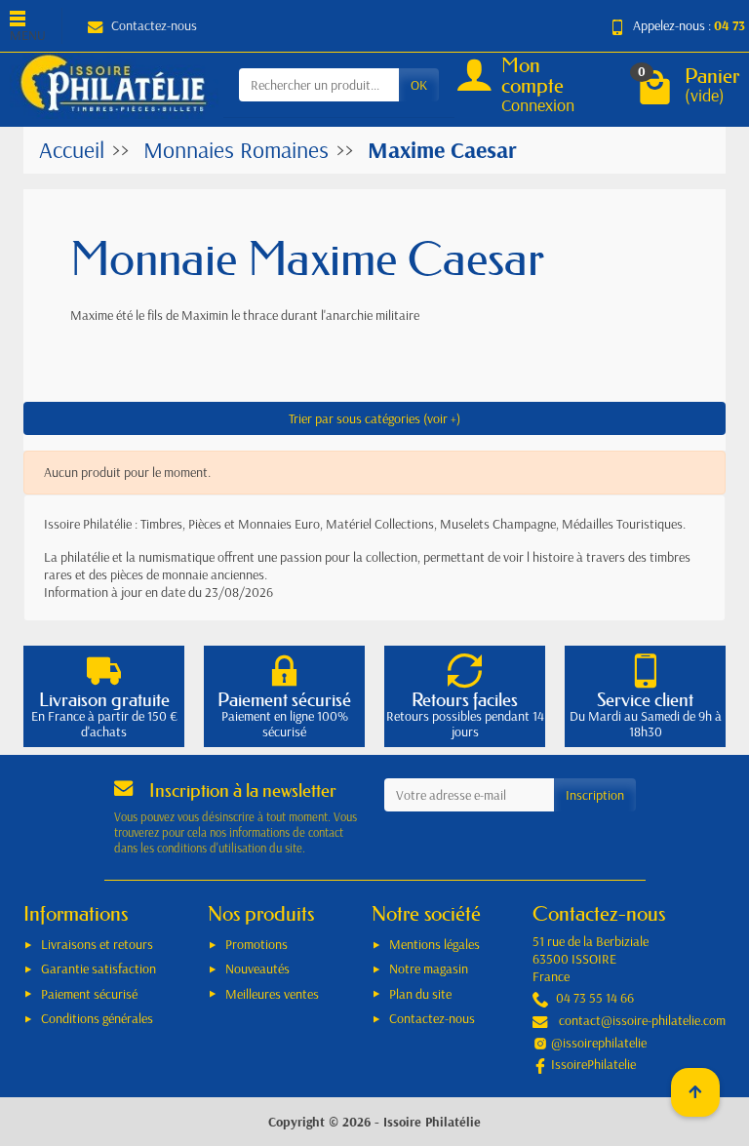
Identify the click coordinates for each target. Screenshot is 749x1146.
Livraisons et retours (97, 944)
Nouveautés (257, 968)
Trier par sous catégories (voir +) (374, 418)
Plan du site (420, 994)
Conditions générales (97, 1018)
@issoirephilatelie (599, 1042)
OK (419, 85)
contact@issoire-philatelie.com (642, 1020)
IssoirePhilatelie (593, 1064)
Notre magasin (428, 968)
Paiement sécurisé (89, 994)
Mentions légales (434, 944)
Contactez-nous (154, 25)
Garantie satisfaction (98, 968)
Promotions (256, 944)
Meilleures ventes (272, 994)
